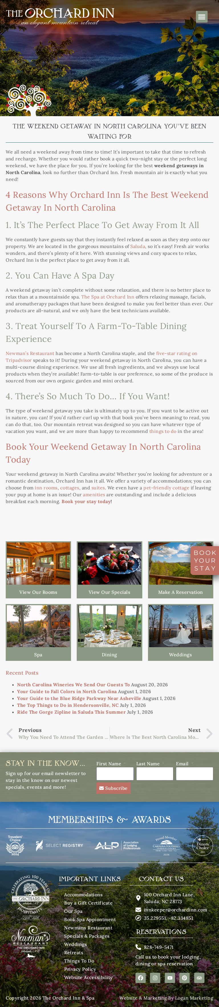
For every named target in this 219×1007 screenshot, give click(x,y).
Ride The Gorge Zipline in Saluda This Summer (71, 712)
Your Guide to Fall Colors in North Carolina (67, 691)
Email (183, 763)
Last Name (148, 763)
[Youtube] (170, 978)
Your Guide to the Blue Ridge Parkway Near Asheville (79, 698)
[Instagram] (155, 978)
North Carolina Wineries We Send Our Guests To (73, 684)
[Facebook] (140, 978)
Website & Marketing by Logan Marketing (166, 998)
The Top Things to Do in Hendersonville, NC (68, 705)
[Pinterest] (184, 978)
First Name (109, 763)
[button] (202, 17)
